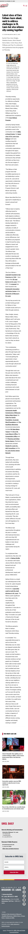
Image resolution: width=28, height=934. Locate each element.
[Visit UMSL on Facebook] (24, 888)
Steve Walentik (8, 34)
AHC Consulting (10, 448)
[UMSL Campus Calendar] (24, 904)
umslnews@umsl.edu (9, 844)
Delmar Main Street (11, 415)
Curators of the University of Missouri (11, 914)
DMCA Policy (16, 916)
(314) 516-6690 (7, 846)
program (13, 284)
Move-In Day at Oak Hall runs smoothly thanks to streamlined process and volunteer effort (13, 808)
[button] (26, 5)
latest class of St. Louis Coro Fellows (13, 136)
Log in (4, 930)
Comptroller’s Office (11, 436)
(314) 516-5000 (14, 899)
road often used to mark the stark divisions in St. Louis (12, 591)
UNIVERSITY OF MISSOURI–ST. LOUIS (7, 1)
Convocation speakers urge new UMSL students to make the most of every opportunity (11, 783)
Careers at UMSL (10, 918)
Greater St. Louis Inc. (11, 446)
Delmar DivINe (15, 558)
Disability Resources (7, 916)
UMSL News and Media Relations (10, 848)
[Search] (24, 5)
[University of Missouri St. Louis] (11, 890)
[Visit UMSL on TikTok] (24, 896)
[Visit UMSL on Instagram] (24, 892)
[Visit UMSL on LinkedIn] (24, 900)
